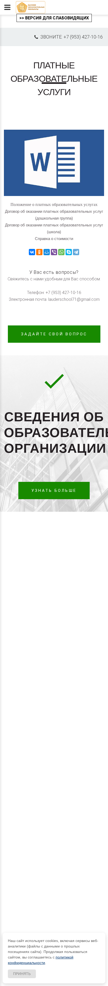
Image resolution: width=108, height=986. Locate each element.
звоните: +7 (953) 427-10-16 (71, 37)
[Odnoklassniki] (39, 252)
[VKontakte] (32, 252)
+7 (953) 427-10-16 (63, 292)
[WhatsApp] (61, 252)
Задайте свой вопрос (54, 334)
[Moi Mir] (47, 252)
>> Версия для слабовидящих (54, 17)
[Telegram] (76, 252)
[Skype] (69, 252)
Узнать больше (54, 490)
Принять (22, 974)
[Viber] (54, 252)
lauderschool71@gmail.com (74, 299)
